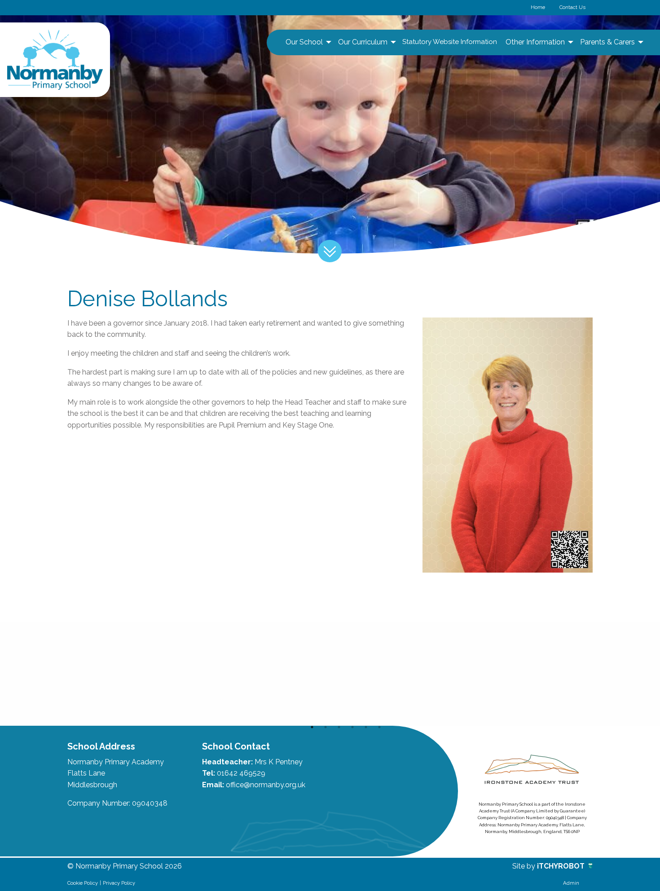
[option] (119, 674)
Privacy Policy (119, 883)
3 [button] (338, 727)
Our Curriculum (362, 42)
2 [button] (325, 727)
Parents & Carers (607, 42)
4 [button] (352, 727)
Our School (304, 42)
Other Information (535, 42)
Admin (571, 883)
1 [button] (312, 727)
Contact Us (572, 7)
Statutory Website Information (449, 42)
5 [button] (365, 727)
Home (538, 7)
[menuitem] (307, 42)
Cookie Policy (82, 883)
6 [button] (379, 727)
